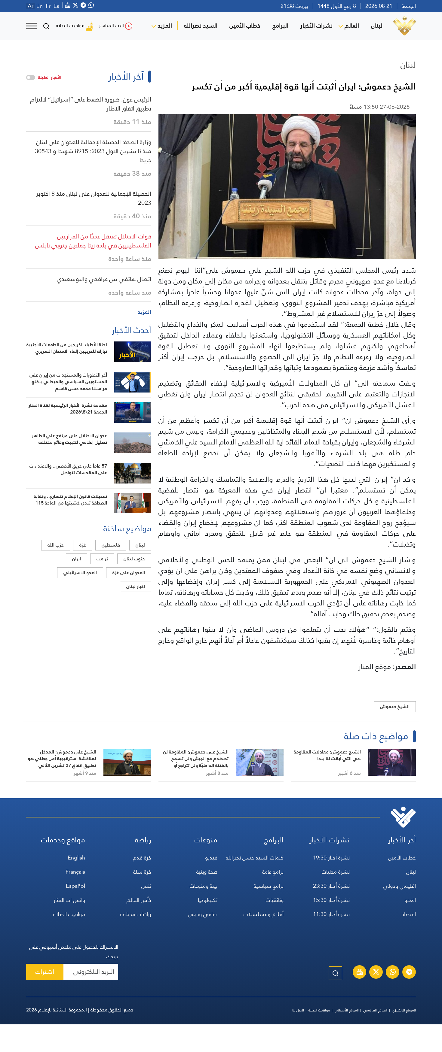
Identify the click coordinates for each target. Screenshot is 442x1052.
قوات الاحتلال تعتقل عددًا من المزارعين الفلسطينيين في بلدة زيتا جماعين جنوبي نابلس (93, 241)
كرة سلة (142, 872)
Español (75, 886)
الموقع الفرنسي (375, 1010)
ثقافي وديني (202, 914)
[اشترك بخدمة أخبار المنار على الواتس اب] (393, 972)
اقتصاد (408, 914)
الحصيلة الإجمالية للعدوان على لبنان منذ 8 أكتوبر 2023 (93, 198)
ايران (76, 558)
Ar (30, 6)
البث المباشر (111, 25)
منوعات (206, 840)
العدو (410, 900)
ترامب (102, 558)
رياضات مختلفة (135, 914)
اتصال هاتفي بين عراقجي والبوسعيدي (104, 279)
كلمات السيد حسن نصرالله (255, 858)
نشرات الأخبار (316, 25)
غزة (82, 545)
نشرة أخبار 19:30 (331, 858)
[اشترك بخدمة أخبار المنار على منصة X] (376, 972)
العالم (352, 25)
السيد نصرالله (200, 25)
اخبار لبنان (135, 586)
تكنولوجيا (207, 900)
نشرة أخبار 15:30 (331, 900)
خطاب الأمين (244, 25)
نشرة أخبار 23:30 (331, 886)
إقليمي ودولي (399, 886)
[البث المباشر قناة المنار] (360, 972)
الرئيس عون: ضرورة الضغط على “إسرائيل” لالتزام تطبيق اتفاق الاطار (90, 104)
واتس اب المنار (69, 900)
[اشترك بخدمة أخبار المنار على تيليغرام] (409, 972)
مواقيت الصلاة (70, 25)
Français (75, 872)
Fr (48, 6)
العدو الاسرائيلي (80, 572)
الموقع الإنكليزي (404, 1010)
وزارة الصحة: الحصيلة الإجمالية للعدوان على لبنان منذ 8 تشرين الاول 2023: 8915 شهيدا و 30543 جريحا (93, 151)
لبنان (376, 25)
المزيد (165, 25)
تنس (146, 886)
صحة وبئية (206, 872)
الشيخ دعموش (395, 706)
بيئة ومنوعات (203, 886)
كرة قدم (142, 858)
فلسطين (111, 545)
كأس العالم (139, 900)
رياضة (143, 840)
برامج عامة (273, 872)
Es (56, 6)
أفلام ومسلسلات (264, 914)
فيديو (211, 858)
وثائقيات (275, 900)
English (76, 858)
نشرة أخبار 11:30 (331, 914)
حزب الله (56, 545)
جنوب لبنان (134, 558)
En (39, 6)
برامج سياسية (269, 886)
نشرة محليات (336, 872)
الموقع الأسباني (347, 1010)
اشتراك (44, 972)
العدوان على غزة (128, 572)
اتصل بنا (298, 1010)
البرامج (280, 25)
